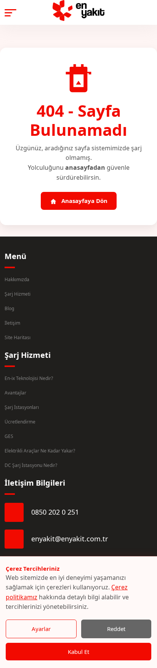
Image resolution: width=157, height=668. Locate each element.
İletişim (12, 323)
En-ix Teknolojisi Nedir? (29, 378)
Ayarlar (41, 629)
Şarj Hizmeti (17, 294)
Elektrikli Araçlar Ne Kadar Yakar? (40, 450)
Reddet (116, 629)
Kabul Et (78, 651)
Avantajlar (15, 393)
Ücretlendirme (20, 422)
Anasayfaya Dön (83, 200)
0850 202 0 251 (55, 512)
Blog (9, 308)
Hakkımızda (17, 279)
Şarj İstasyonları (22, 407)
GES (9, 436)
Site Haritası (17, 337)
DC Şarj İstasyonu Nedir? (31, 465)
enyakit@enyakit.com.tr (69, 538)
